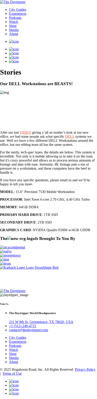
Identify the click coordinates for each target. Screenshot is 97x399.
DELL (69, 136)
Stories (14, 30)
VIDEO (25, 132)
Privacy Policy (85, 369)
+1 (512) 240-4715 (22, 326)
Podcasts (15, 18)
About (13, 34)
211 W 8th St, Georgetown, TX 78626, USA (41, 322)
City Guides (17, 9)
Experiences (17, 14)
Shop (12, 26)
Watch (13, 22)
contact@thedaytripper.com (28, 330)
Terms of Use (12, 373)
